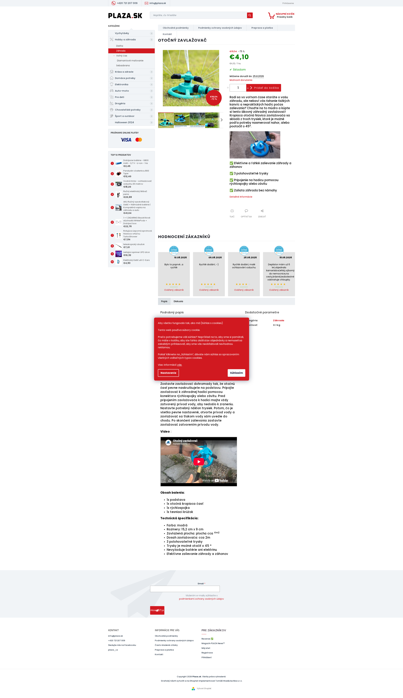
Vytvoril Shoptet (204, 688)
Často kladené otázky (166, 645)
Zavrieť (251, 209)
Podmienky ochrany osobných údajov (174, 640)
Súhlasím (236, 373)
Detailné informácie (241, 196)
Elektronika (121, 84)
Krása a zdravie (124, 71)
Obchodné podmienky (166, 636)
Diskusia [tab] (178, 301)
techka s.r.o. (236, 680)
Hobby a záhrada (125, 39)
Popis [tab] (164, 301)
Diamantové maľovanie (130, 60)
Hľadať (251, 15)
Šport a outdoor (124, 116)
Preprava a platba (164, 649)
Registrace (207, 652)
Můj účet (206, 648)
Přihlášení (207, 657)
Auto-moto (122, 90)
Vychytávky (122, 33)
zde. (179, 365)
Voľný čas (121, 55)
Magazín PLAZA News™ (213, 643)
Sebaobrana (123, 65)
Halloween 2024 (124, 122)
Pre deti (119, 97)
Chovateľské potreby (128, 109)
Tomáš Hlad (221, 680)
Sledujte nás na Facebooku (122, 645)
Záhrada (120, 50)
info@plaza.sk (115, 636)
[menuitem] (176, 28)
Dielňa (119, 45)
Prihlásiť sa (157, 610)
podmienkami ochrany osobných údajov (201, 598)
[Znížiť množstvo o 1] (248, 88)
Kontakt (159, 654)
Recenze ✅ (207, 638)
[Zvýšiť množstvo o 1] (228, 88)
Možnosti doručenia (241, 80)
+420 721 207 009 (116, 640)
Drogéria (120, 103)
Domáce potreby (125, 78)
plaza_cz (113, 649)
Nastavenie (168, 373)
